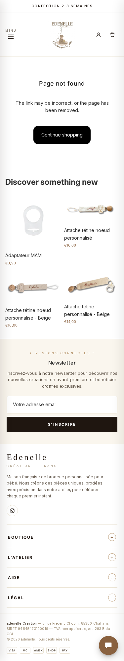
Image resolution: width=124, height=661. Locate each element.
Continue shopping (62, 134)
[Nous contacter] (108, 645)
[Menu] (10, 34)
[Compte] (98, 34)
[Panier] (112, 34)
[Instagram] (12, 510)
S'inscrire (62, 424)
